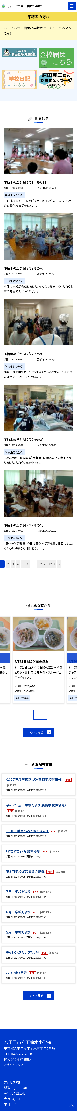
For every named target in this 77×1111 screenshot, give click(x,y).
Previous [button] (5, 658)
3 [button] (13, 564)
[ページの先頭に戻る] (72, 1106)
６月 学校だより (18, 912)
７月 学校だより (18, 891)
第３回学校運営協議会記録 (25, 871)
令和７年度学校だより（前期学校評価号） (35, 779)
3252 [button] (42, 564)
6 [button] (28, 564)
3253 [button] (51, 564)
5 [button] (23, 564)
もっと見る (36, 732)
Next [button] (72, 658)
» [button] (59, 564)
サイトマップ (14, 1064)
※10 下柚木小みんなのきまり (27, 831)
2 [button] (8, 564)
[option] (38, 660)
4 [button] (18, 564)
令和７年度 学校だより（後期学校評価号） (36, 805)
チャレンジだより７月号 (23, 952)
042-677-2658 (21, 1053)
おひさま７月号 (17, 972)
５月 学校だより (18, 932)
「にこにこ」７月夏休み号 (23, 851)
